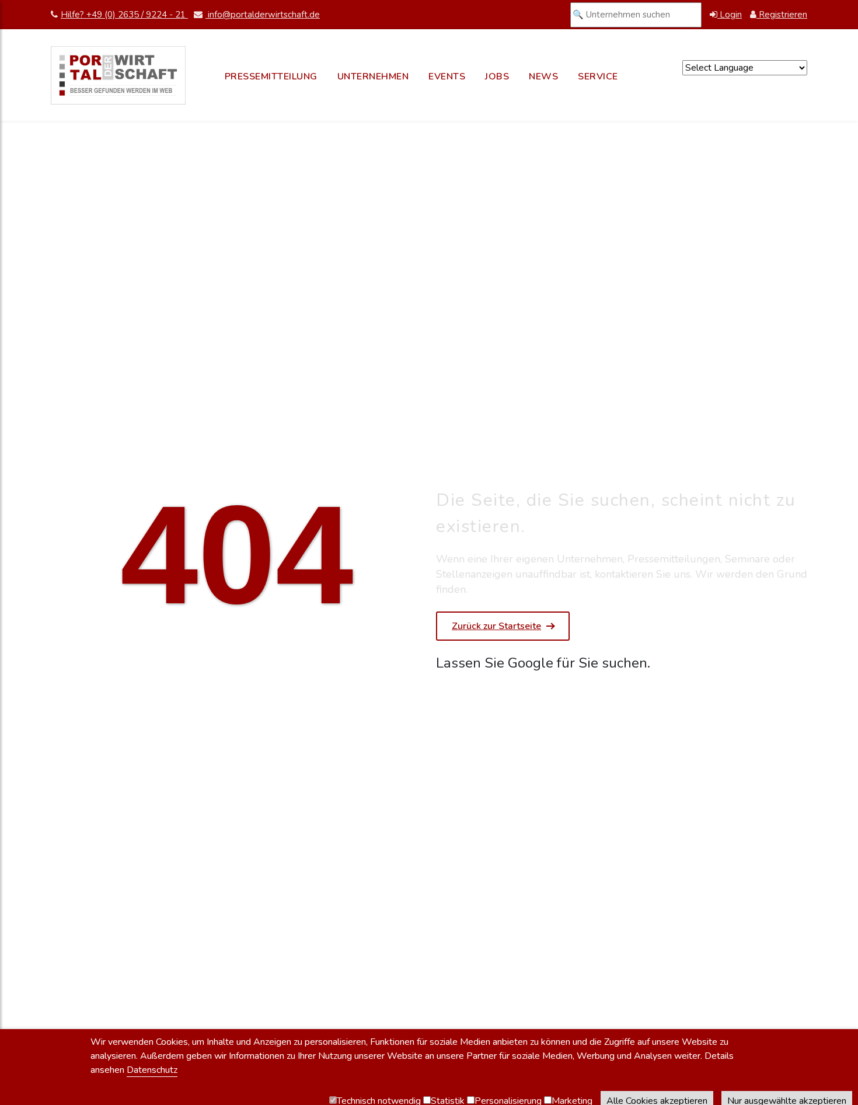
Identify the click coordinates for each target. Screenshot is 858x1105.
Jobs (497, 76)
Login (729, 14)
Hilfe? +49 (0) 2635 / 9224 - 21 (124, 14)
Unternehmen (373, 76)
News (543, 76)
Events (446, 76)
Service (598, 76)
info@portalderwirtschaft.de (262, 14)
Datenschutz (152, 1070)
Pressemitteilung (271, 76)
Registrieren (781, 14)
